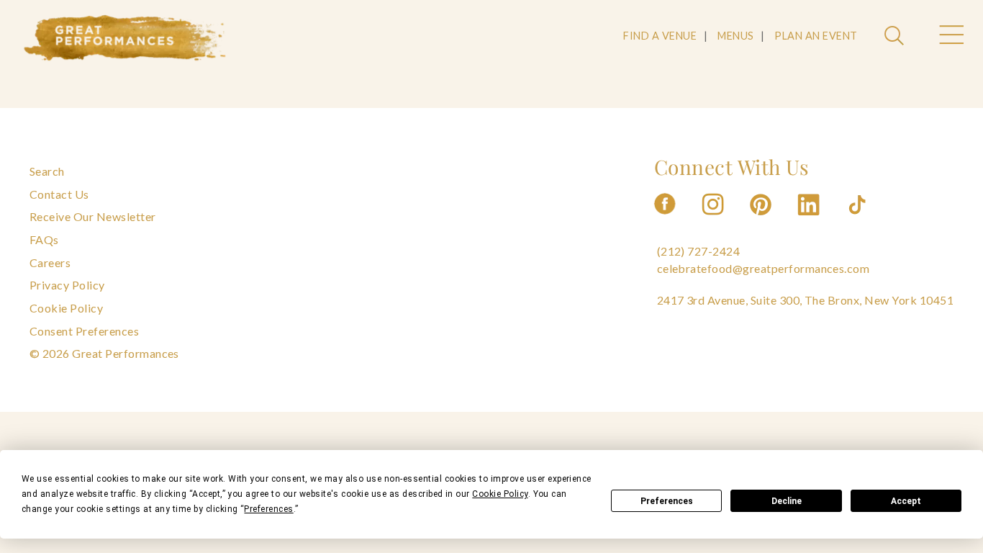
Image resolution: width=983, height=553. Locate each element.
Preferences (666, 501)
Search (47, 171)
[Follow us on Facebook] (665, 219)
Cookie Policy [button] (499, 494)
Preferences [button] (268, 509)
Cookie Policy (66, 308)
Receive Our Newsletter (93, 216)
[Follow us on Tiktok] (858, 219)
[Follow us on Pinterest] (762, 219)
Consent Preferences (84, 331)
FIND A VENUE (660, 36)
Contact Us (59, 194)
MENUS (735, 36)
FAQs (44, 239)
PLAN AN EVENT (815, 36)
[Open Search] (896, 37)
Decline (786, 501)
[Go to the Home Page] (125, 38)
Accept (906, 501)
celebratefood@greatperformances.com (763, 268)
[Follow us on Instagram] (714, 219)
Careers (50, 262)
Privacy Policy (67, 285)
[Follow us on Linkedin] (810, 219)
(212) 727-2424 (698, 251)
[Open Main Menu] (951, 37)
